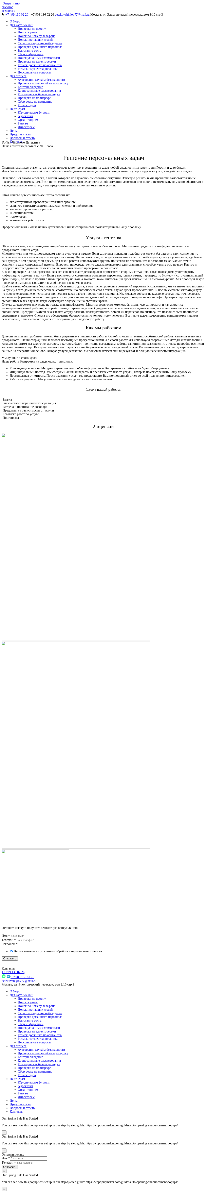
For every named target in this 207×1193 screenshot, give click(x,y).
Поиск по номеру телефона (36, 36)
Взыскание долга (29, 50)
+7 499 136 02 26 (16, 14)
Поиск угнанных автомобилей (39, 58)
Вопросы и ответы (22, 138)
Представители (20, 134)
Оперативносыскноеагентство (11, 7)
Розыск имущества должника (38, 68)
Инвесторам (26, 127)
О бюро (15, 21)
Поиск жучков (28, 32)
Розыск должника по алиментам (40, 65)
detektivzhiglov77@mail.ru (72, 14)
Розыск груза (27, 105)
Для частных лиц (21, 25)
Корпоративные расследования (39, 90)
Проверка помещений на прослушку (43, 83)
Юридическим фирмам (34, 112)
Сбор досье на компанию (35, 101)
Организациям (28, 119)
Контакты (16, 1111)
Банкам (23, 123)
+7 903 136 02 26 (22, 977)
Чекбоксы (10, 944)
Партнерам (17, 109)
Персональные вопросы (34, 72)
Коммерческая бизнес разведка (39, 94)
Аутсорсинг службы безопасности (41, 79)
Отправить (9, 958)
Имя (6, 935)
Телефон (9, 940)
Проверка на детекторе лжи (37, 61)
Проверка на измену (32, 28)
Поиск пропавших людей (35, 39)
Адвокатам (25, 116)
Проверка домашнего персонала (40, 47)
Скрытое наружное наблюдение (40, 43)
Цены (14, 130)
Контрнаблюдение (30, 87)
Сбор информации (30, 54)
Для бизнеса (18, 76)
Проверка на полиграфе (34, 98)
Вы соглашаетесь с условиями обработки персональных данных (58, 951)
